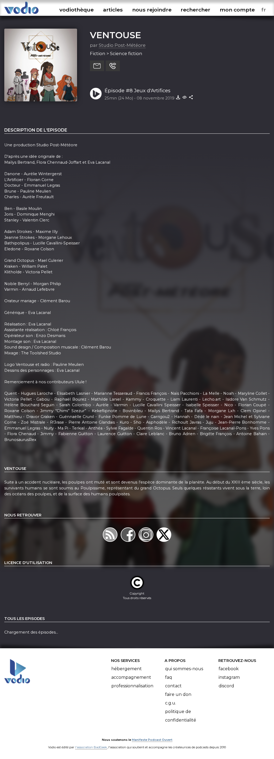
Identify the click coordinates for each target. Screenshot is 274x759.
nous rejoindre (152, 9)
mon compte (237, 9)
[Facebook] (129, 541)
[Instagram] (146, 541)
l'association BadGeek (91, 747)
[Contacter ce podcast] (97, 65)
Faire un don (178, 694)
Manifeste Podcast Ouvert (152, 740)
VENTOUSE (115, 35)
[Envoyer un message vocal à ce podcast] (113, 65)
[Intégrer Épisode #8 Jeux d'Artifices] (184, 97)
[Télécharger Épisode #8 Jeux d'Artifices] (178, 97)
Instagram (229, 677)
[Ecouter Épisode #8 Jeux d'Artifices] (96, 93)
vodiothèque (76, 9)
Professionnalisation (132, 685)
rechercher (195, 9)
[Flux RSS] (111, 541)
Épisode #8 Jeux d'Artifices (137, 90)
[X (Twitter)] (163, 541)
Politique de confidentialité (180, 716)
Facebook (229, 668)
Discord (226, 685)
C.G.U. (170, 703)
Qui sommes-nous (184, 668)
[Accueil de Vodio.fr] (21, 14)
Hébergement (126, 668)
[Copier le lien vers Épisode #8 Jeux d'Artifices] (191, 97)
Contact (173, 685)
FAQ (168, 677)
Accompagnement (131, 677)
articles (113, 9)
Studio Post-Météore (122, 45)
